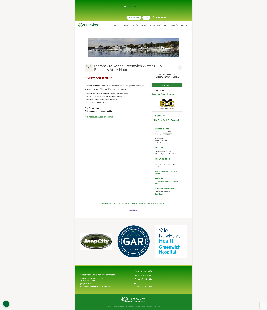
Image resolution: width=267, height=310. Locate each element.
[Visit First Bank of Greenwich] (133, 7)
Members (143, 25)
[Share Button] (180, 67)
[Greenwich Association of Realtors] (133, 241)
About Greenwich (170, 25)
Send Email (159, 194)
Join (146, 18)
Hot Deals (128, 203)
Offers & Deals (155, 25)
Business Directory (106, 203)
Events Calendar (119, 203)
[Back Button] (85, 62)
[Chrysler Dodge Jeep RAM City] (96, 241)
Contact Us (163, 203)
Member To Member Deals (140, 203)
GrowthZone (156, 307)
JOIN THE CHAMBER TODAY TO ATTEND (99, 117)
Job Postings (154, 203)
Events (134, 25)
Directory (183, 25)
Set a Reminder (167, 85)
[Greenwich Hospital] (171, 241)
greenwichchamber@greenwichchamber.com (97, 286)
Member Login (134, 18)
